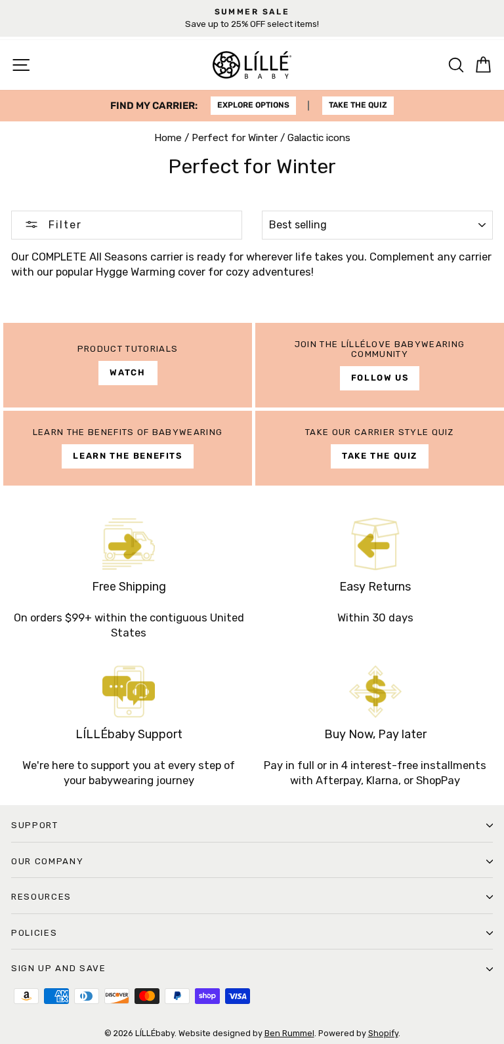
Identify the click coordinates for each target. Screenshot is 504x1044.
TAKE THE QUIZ (358, 105)
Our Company (47, 861)
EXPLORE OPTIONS (253, 105)
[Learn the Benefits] (127, 448)
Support (34, 825)
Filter (63, 225)
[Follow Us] (379, 365)
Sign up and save (58, 968)
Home (168, 138)
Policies (34, 933)
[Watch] (127, 365)
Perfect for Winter (235, 138)
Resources (41, 897)
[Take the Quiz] (379, 448)
